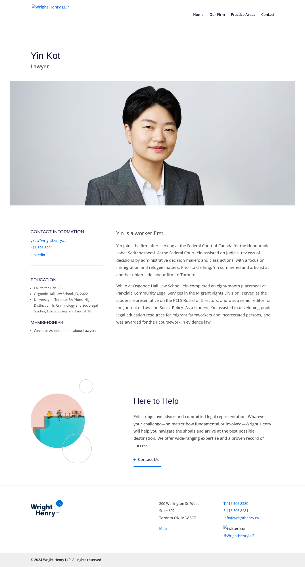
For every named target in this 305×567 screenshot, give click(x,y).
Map (163, 528)
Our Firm (217, 15)
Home (198, 15)
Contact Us (148, 459)
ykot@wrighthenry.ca (49, 240)
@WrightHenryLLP (239, 535)
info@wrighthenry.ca (241, 517)
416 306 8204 (41, 247)
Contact (267, 15)
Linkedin (38, 254)
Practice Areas (243, 15)
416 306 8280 (236, 503)
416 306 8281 (236, 510)
